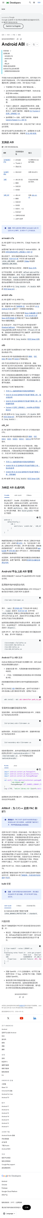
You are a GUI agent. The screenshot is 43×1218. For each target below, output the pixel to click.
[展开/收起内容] (10, 51)
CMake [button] (29, 495)
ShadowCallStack (8, 327)
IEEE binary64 (9, 289)
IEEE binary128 (33, 339)
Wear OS (5, 1087)
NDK (3, 9)
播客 (3, 1049)
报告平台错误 (6, 1158)
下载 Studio (5, 1145)
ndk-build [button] (17, 495)
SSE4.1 (21, 439)
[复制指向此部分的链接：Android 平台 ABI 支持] (24, 658)
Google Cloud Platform (9, 1191)
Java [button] (15, 766)
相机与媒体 (5, 1068)
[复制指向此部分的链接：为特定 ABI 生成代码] (27, 488)
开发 (14, 35)
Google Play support (8, 1164)
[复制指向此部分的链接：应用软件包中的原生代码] (26, 585)
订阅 (26, 1207)
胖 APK (19, 543)
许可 (12, 1202)
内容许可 (22, 1006)
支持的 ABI (18, 608)
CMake (26, 261)
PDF (7, 878)
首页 (3, 35)
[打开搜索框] (30, 2)
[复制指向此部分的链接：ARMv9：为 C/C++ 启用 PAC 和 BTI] (8, 812)
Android (4, 1029)
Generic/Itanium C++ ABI (15, 120)
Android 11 (5, 1127)
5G (3, 1075)
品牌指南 (19, 1202)
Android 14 (5, 1116)
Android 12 (5, 1123)
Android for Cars (7, 1094)
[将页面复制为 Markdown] (34, 44)
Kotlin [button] (6, 766)
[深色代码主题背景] (37, 517)
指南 (19, 35)
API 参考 (4, 1142)
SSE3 (10, 359)
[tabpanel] (21, 517)
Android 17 (5, 1106)
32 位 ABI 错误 (31, 133)
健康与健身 (5, 1065)
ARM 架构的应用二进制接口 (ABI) (17, 252)
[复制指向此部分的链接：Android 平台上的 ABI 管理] (34, 571)
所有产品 (5, 1195)
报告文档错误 (6, 1161)
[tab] (7, 495)
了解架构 (19, 306)
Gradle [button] (6, 495)
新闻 (3, 1043)
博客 (3, 1046)
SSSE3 (16, 359)
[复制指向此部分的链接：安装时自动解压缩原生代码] (28, 708)
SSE (35, 356)
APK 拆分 (12, 551)
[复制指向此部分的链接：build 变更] (13, 884)
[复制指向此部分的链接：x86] (7, 345)
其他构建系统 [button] (31, 906)
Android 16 (5, 1110)
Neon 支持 (32, 268)
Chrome (4, 1185)
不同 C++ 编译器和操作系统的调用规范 (20, 391)
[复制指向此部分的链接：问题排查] (12, 921)
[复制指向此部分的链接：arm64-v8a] (14, 295)
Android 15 (5, 1113)
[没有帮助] (20, 39)
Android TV (5, 1097)
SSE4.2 (28, 439)
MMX (30, 356)
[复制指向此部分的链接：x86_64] (11, 425)
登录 (39, 2)
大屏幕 (4, 1084)
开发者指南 (5, 1139)
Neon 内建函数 (30, 313)
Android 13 (5, 1120)
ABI (13, 689)
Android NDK (6, 1149)
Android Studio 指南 (8, 1135)
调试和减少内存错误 (21, 825)
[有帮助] (17, 39)
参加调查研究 (6, 1168)
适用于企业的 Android (9, 1033)
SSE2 (4, 359)
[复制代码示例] (40, 517)
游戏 (3, 1058)
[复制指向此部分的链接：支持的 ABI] (16, 142)
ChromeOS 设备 (7, 1091)
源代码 (4, 1039)
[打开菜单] (3, 2)
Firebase (4, 1188)
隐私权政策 (5, 1072)
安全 (3, 1036)
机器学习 (5, 1062)
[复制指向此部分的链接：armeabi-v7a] (16, 238)
